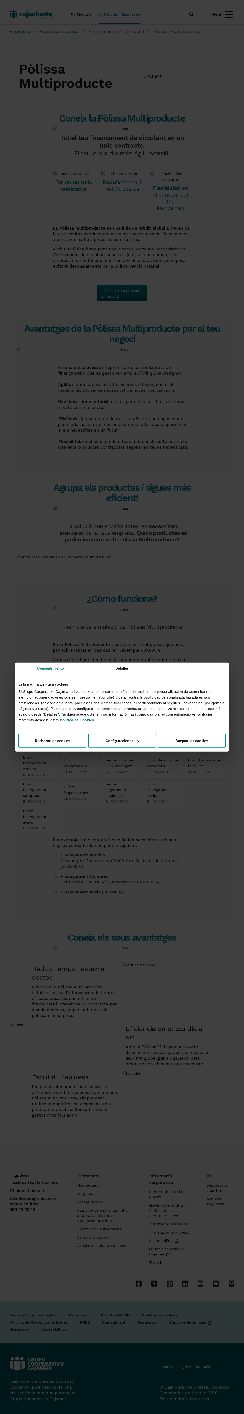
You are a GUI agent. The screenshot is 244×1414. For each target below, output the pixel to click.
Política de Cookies (77, 720)
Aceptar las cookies (191, 741)
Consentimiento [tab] (50, 668)
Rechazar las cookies (52, 741)
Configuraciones (119, 741)
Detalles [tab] (122, 668)
